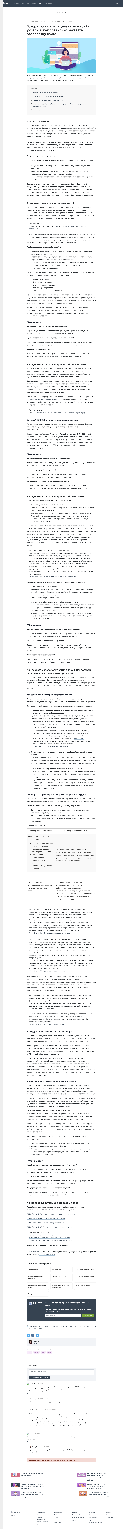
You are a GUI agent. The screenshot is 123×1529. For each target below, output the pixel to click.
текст (56, 226)
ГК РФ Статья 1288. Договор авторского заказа (47, 971)
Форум (56, 1517)
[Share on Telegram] (37, 1335)
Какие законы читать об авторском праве (46, 110)
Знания (70, 21)
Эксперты (48, 3)
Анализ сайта (40, 1515)
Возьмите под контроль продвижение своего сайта (67, 1304)
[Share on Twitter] (28, 1335)
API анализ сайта (76, 1515)
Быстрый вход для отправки (39, 1377)
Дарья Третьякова (34, 1252)
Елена (36, 1343)
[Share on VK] (32, 1335)
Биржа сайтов (93, 1520)
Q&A (55, 1515)
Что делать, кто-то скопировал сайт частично (47, 100)
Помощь (108, 1515)
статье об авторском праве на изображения (44, 399)
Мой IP (39, 1524)
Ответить (30, 1394)
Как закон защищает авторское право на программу (49, 1237)
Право (43, 1352)
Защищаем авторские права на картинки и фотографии (50, 1240)
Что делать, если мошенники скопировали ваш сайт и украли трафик (60, 413)
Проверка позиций (95, 1522)
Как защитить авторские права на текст (44, 1235)
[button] (118, 3)
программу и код (67, 226)
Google (29, 1352)
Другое (74, 1520)
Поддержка (109, 1517)
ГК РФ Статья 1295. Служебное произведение (50, 746)
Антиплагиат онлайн (42, 1521)
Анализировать (88, 1316)
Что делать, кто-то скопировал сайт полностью (48, 96)
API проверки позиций (78, 1517)
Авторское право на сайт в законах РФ (45, 92)
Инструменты (31, 3)
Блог (40, 3)
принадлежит (79, 738)
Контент (36, 1352)
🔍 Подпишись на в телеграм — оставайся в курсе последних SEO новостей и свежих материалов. (61, 1327)
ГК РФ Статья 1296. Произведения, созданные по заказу (50, 933)
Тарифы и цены (19, 3)
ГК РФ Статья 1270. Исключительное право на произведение (52, 577)
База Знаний (57, 1522)
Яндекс (49, 1352)
